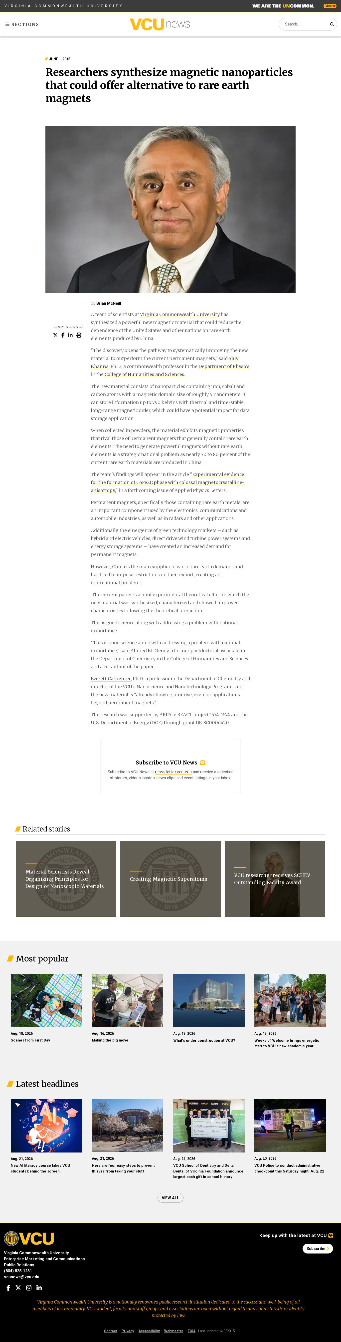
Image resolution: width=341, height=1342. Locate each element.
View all (170, 1198)
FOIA (191, 1331)
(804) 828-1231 (18, 1270)
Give (329, 6)
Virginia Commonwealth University (64, 6)
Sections (24, 24)
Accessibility (149, 1331)
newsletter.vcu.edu (173, 771)
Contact (110, 1331)
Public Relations (19, 1264)
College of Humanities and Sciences (144, 374)
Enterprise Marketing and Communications (44, 1258)
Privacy (128, 1331)
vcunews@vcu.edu (21, 1276)
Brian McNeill (108, 303)
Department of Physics (223, 366)
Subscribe (317, 1248)
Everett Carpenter (111, 679)
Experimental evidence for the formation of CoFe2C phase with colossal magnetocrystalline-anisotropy (168, 482)
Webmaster (173, 1331)
